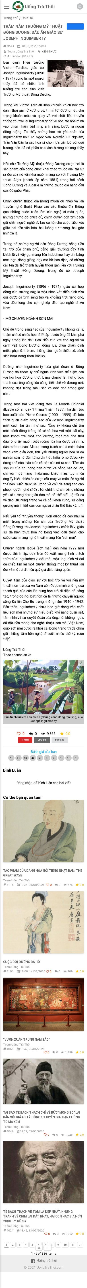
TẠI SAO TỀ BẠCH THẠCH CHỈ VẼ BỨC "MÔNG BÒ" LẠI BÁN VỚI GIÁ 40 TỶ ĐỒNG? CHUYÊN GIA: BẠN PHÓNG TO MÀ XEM (41, 1117)
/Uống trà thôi (46, 1261)
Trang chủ (10, 18)
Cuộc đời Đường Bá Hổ (21, 962)
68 (39, 1248)
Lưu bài (42, 739)
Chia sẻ (27, 18)
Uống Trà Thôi (40, 7)
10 (65, 1244)
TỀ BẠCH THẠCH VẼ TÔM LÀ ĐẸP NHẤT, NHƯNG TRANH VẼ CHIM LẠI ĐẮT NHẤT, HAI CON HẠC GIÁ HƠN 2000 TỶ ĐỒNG (42, 1216)
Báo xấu (59, 739)
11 (73, 1244)
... (80, 1244)
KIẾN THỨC (49, 51)
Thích (25, 739)
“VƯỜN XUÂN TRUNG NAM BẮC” (26, 1040)
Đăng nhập (24, 783)
